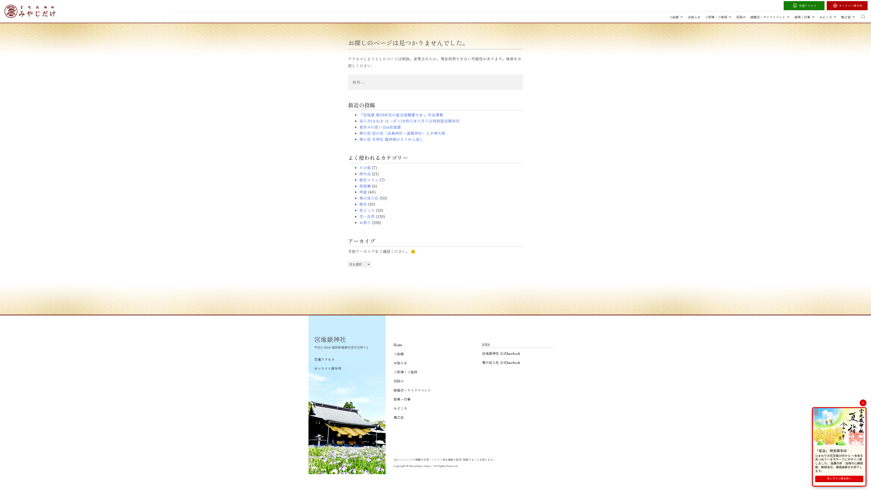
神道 (363, 192)
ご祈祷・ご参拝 (716, 17)
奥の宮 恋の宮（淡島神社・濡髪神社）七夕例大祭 (402, 133)
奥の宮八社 (369, 198)
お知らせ (694, 17)
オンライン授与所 (850, 5)
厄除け (741, 17)
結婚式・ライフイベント (767, 17)
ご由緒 (674, 17)
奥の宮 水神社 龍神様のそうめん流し (391, 139)
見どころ (367, 210)
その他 (365, 167)
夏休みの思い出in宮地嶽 (380, 127)
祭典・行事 (802, 17)
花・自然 (367, 216)
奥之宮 (846, 17)
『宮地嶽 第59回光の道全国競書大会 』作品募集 (401, 115)
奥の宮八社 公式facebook (501, 362)
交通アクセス (807, 5)
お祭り (365, 222)
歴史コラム (369, 180)
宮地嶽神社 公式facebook (501, 353)
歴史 (363, 204)
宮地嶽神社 (30, 11)
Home (398, 344)
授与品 (365, 173)
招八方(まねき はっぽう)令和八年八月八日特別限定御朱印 (409, 121)
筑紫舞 (365, 186)
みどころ (825, 17)
